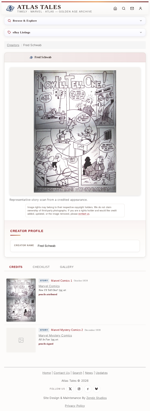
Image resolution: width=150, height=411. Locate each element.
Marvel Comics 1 (61, 280)
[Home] (115, 8)
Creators (13, 45)
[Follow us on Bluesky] (96, 389)
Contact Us (62, 373)
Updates (102, 373)
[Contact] (132, 8)
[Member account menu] (140, 8)
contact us (83, 213)
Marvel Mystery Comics (55, 335)
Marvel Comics (49, 286)
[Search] (123, 8)
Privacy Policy (75, 406)
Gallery (67, 266)
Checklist (41, 266)
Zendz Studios (96, 398)
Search (77, 373)
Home (46, 373)
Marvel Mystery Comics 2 (67, 329)
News (89, 373)
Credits (15, 266)
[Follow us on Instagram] (79, 389)
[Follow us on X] (70, 389)
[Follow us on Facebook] (87, 389)
